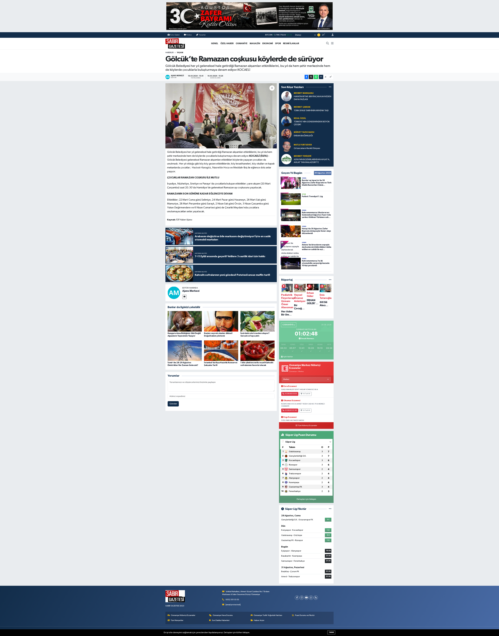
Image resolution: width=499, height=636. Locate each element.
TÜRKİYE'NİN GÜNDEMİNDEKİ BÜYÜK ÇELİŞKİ (312, 123)
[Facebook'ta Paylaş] (306, 77)
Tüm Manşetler (177, 620)
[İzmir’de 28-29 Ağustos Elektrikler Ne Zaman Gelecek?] (185, 350)
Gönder (173, 404)
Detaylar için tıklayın (306, 499)
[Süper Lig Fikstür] (330, 509)
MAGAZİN (255, 43)
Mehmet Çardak (302, 107)
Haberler (169, 52)
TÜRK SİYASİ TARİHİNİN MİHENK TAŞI (311, 110)
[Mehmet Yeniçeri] (286, 159)
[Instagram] (302, 597)
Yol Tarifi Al (306, 394)
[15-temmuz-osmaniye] (249, 16)
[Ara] (327, 43)
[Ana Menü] (332, 43)
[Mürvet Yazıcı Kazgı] (286, 134)
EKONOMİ (267, 43)
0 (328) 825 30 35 (291, 394)
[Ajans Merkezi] (174, 293)
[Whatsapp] (311, 597)
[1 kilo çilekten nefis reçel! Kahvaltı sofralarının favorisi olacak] (257, 350)
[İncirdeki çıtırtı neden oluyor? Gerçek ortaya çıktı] (257, 321)
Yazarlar (202, 35)
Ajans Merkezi (190, 291)
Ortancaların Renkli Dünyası (307, 148)
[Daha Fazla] (321, 77)
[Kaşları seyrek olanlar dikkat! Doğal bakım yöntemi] (221, 321)
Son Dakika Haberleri (220, 620)
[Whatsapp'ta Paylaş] (316, 77)
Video (189, 35)
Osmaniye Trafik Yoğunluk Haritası (268, 615)
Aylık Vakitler (288, 357)
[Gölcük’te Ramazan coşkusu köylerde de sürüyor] (221, 115)
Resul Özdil (300, 118)
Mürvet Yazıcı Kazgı (304, 132)
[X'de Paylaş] (311, 77)
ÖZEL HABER (227, 43)
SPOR (278, 43)
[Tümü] (330, 87)
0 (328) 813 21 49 (291, 410)
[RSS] (316, 597)
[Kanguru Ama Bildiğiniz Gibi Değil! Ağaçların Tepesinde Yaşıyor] (185, 321)
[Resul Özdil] (286, 121)
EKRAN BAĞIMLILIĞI (303, 136)
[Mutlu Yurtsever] (286, 146)
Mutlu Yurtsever (303, 145)
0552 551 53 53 (232, 600)
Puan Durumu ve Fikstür (305, 615)
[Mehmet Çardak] (286, 109)
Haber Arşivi (259, 620)
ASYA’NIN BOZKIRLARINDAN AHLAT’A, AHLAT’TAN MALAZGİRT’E (312, 160)
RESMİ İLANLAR (291, 43)
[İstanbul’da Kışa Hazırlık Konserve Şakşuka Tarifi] (221, 350)
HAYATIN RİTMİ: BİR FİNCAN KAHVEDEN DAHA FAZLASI (312, 97)
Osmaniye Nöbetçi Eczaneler (183, 615)
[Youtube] (306, 597)
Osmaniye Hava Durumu (223, 615)
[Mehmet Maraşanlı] (286, 96)
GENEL (214, 43)
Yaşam (180, 52)
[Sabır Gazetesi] (175, 43)
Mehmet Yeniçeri (302, 156)
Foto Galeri (175, 35)
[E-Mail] (184, 297)
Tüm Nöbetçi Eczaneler (307, 425)
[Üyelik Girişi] (331, 35)
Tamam (331, 632)
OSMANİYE (241, 43)
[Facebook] (297, 597)
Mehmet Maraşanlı (304, 93)
